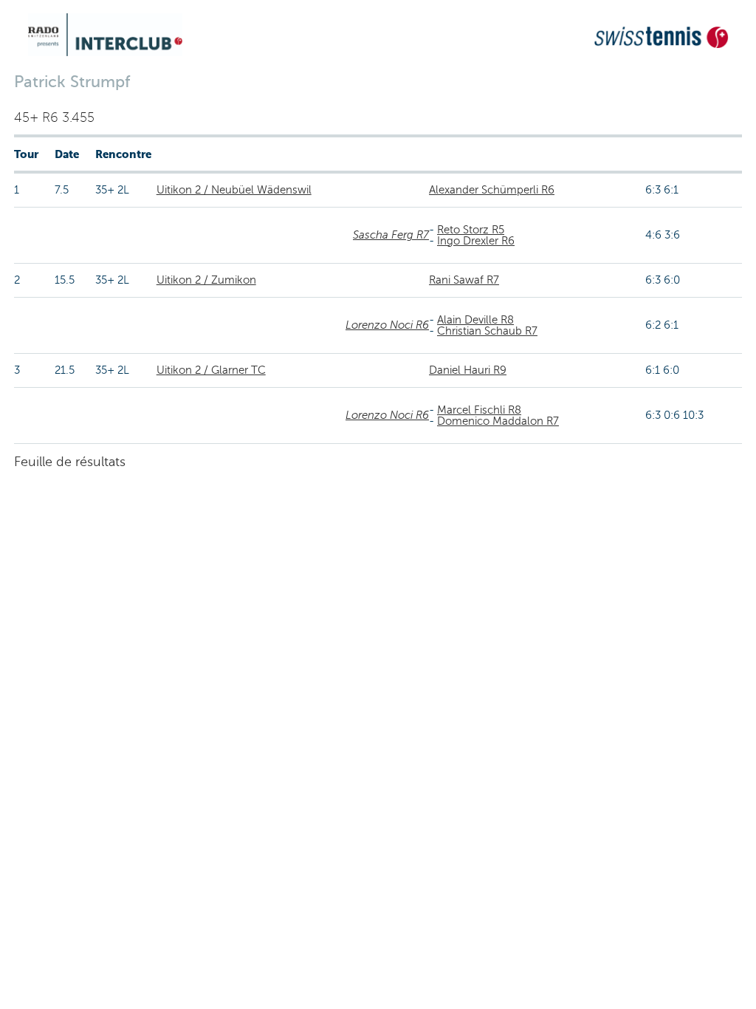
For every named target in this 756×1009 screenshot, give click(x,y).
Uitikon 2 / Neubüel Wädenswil (234, 190)
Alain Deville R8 (475, 320)
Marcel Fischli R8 (479, 410)
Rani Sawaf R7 (464, 280)
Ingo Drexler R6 (476, 241)
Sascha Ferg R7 (391, 235)
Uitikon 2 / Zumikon (206, 280)
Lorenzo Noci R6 (387, 325)
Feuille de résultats (70, 461)
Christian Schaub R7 (487, 331)
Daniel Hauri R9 (467, 370)
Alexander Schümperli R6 (491, 190)
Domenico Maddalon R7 (498, 421)
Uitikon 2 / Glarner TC (211, 370)
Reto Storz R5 (470, 230)
